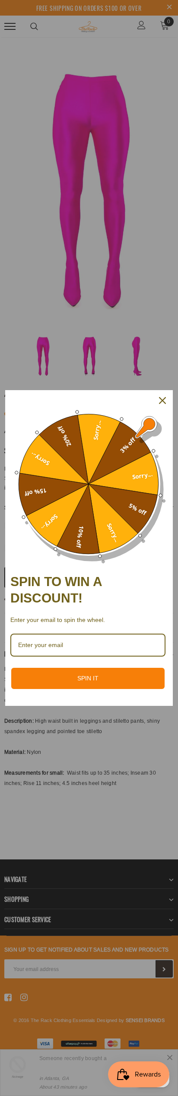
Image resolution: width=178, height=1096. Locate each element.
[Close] (162, 400)
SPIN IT (88, 678)
